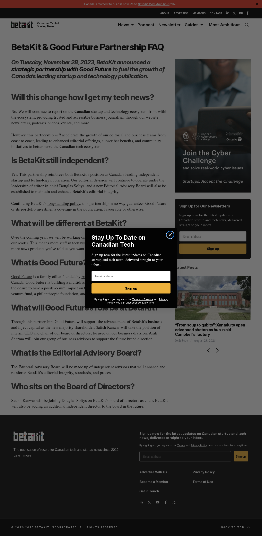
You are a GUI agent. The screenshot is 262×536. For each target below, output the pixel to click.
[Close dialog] (170, 234)
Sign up (131, 288)
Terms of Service (142, 299)
